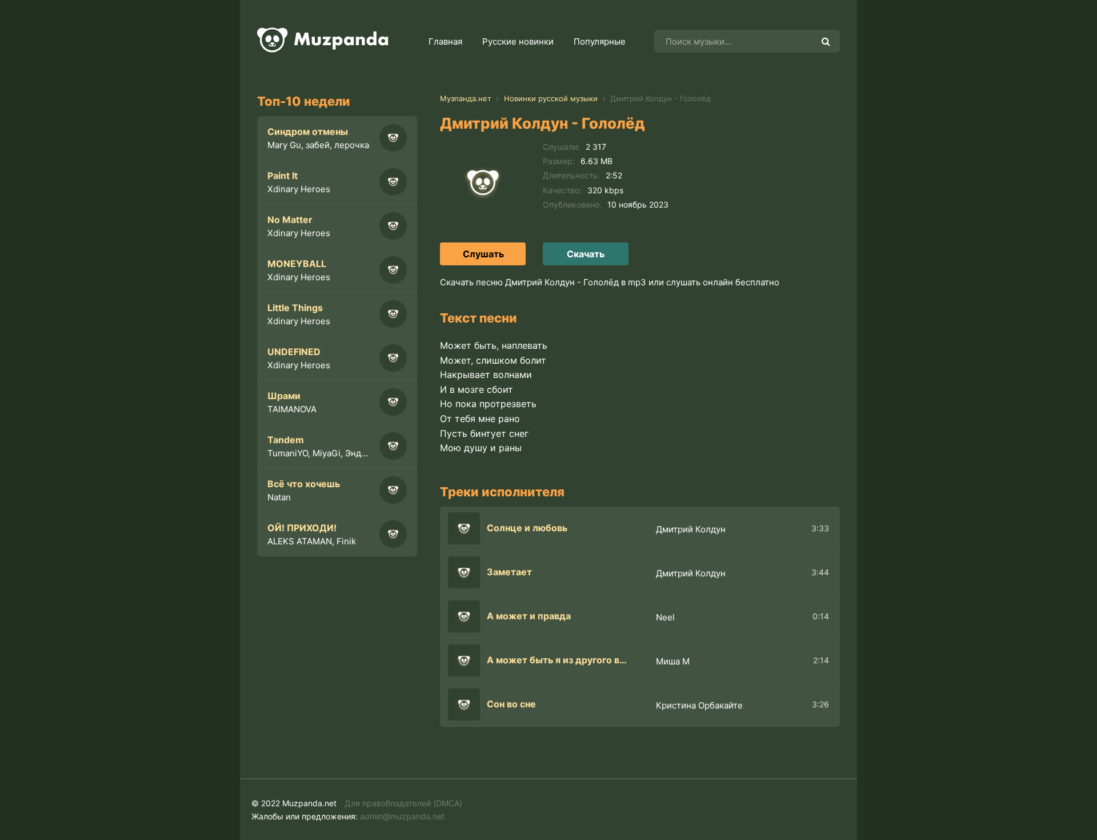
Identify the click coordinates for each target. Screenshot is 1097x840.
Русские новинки (518, 41)
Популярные (600, 41)
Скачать (585, 254)
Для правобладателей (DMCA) (403, 803)
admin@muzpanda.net (402, 816)
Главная (445, 41)
